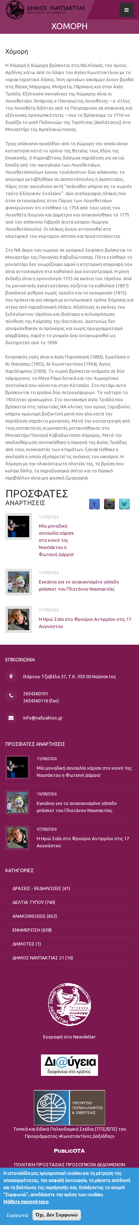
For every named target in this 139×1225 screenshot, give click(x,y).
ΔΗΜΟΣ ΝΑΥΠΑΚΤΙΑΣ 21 (38, 957)
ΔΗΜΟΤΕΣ (23, 943)
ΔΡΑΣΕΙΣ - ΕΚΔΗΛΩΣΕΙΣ (36, 888)
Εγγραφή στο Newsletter (69, 1036)
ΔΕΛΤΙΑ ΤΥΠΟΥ (28, 902)
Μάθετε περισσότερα (26, 1201)
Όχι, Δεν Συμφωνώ (57, 1215)
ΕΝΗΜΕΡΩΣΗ (26, 929)
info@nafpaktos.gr (43, 717)
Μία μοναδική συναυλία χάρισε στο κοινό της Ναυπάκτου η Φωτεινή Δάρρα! (56, 540)
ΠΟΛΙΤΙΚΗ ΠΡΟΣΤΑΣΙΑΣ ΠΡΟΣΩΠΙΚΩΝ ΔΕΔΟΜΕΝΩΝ (69, 1164)
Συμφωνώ (17, 1215)
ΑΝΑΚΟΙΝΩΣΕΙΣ (29, 915)
